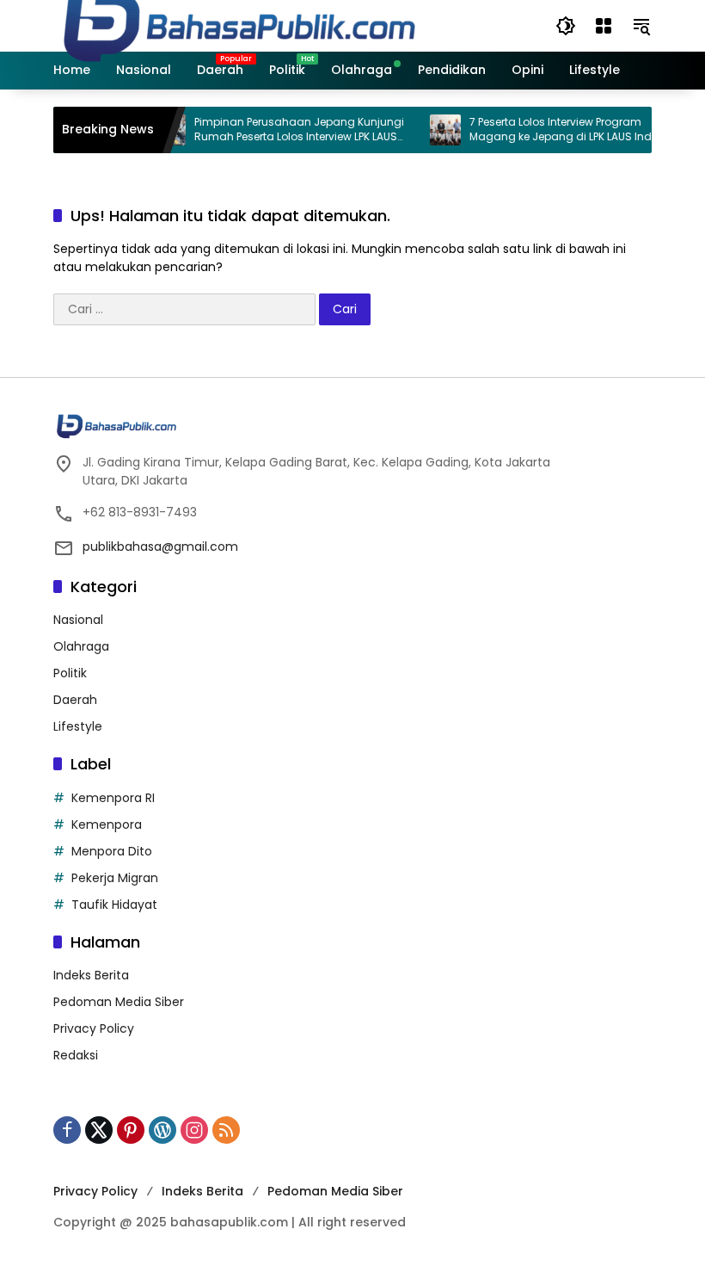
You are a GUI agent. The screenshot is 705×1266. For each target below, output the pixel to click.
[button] (565, 25)
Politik (70, 673)
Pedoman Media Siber (118, 1001)
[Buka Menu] (603, 25)
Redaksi (75, 1055)
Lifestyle (77, 726)
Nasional (78, 619)
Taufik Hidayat (114, 904)
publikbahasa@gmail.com (160, 546)
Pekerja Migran (114, 877)
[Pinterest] (130, 1130)
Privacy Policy (93, 1028)
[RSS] (226, 1130)
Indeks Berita (91, 975)
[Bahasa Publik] (239, 25)
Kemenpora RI (113, 797)
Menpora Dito (111, 851)
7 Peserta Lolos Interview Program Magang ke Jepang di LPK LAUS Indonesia (567, 129)
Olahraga (81, 646)
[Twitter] (99, 1130)
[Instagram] (194, 1130)
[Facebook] (67, 1130)
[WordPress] (162, 1130)
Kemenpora (106, 824)
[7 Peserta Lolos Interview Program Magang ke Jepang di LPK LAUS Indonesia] (434, 129)
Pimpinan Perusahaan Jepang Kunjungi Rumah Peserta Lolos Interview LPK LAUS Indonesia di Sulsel (288, 130)
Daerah (75, 699)
